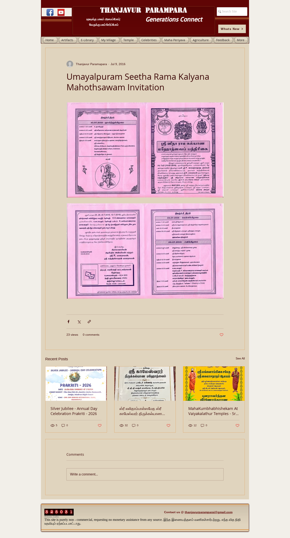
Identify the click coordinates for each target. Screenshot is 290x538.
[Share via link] (89, 322)
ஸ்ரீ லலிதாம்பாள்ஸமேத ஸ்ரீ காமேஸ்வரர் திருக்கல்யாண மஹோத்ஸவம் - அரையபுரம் (141, 411)
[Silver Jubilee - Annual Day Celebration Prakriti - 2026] (76, 383)
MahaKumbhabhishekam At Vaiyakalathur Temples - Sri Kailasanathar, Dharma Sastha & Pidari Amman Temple (213, 411)
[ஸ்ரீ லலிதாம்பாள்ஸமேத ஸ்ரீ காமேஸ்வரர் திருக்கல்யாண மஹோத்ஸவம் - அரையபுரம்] (145, 383)
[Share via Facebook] (68, 322)
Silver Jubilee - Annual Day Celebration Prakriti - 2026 (74, 411)
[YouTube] (61, 12)
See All (240, 358)
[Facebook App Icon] (49, 12)
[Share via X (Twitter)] (79, 322)
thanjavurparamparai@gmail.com (208, 512)
